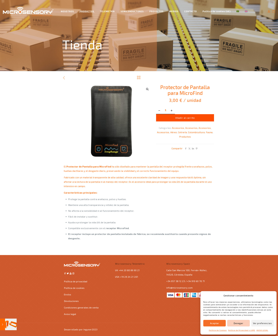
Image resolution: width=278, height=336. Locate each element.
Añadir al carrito (185, 117)
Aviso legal (70, 314)
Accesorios (178, 128)
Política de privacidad (75, 281)
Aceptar (214, 323)
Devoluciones (71, 301)
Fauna (209, 132)
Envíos (67, 294)
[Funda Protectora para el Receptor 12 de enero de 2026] (8, 324)
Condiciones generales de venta (81, 307)
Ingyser (87, 329)
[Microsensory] (28, 11)
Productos (185, 136)
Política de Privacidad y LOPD (241, 330)
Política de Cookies (218, 330)
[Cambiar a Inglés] (246, 9)
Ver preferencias (262, 323)
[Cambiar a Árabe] (238, 9)
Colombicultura (196, 132)
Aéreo (173, 132)
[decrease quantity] (159, 110)
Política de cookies (74, 288)
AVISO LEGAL (262, 330)
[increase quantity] (171, 110)
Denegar (238, 323)
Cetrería (182, 132)
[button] (147, 89)
